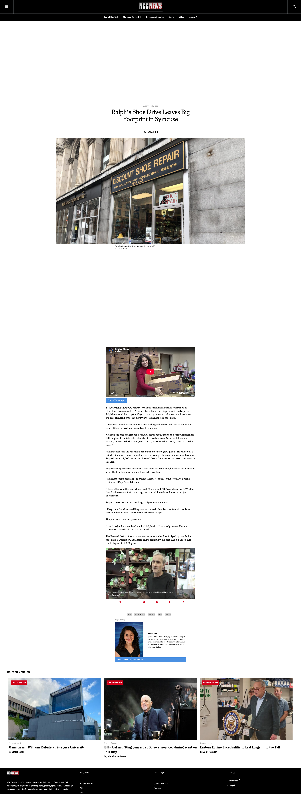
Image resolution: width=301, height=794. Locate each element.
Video (181, 17)
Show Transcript (116, 400)
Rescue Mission (140, 614)
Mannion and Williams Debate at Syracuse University (46, 747)
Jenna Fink (136, 659)
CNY (155, 792)
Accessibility (232, 780)
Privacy (230, 785)
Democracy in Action (155, 17)
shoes (160, 614)
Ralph (130, 614)
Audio (171, 17)
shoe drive (151, 614)
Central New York (110, 17)
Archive (192, 17)
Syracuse (168, 614)
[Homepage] (150, 10)
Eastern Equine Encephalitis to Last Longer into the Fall (240, 747)
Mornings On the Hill (132, 17)
